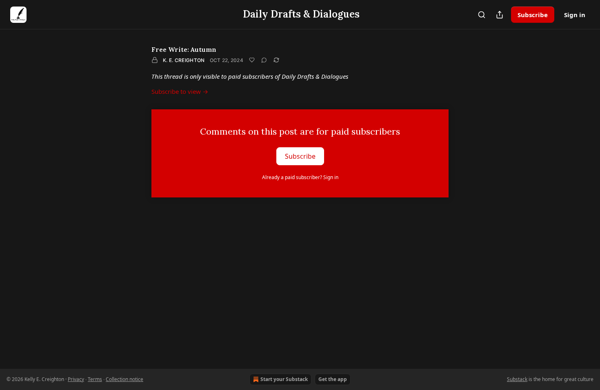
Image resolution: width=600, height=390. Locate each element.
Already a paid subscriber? (300, 177)
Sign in (574, 15)
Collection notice (124, 379)
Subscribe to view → (179, 91)
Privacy (76, 379)
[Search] (481, 15)
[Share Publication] (499, 15)
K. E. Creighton (184, 60)
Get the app (332, 379)
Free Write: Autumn (183, 49)
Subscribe (533, 15)
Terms (95, 379)
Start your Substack (284, 379)
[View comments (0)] (264, 60)
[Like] (252, 60)
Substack (517, 379)
